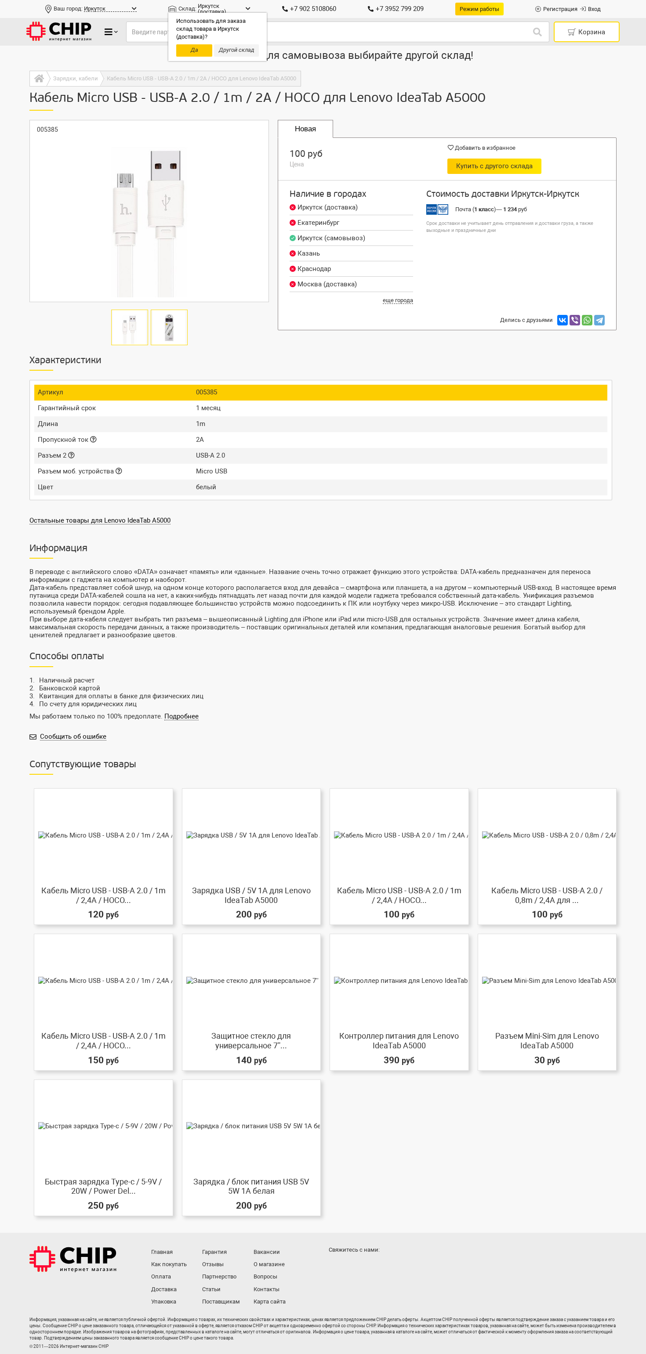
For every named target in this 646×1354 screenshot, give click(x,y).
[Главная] (38, 78)
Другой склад (236, 50)
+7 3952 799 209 (400, 9)
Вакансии (267, 1252)
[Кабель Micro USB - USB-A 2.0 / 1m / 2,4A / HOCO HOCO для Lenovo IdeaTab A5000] (103, 980)
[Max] (337, 1267)
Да (194, 50)
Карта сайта (270, 1301)
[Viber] (575, 320)
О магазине (269, 1264)
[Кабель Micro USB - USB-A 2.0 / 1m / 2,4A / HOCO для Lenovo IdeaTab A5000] (103, 835)
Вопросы (265, 1276)
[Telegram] (599, 320)
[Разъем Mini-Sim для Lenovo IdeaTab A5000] (547, 980)
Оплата (161, 1276)
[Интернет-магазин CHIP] (58, 32)
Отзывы (213, 1264)
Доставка (164, 1289)
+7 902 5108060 (313, 9)
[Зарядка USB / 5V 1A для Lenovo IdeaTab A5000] (252, 835)
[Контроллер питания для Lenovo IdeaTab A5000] (399, 980)
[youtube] (372, 1267)
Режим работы (479, 9)
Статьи (211, 1289)
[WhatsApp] (587, 320)
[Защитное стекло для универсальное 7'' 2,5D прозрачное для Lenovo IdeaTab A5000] (252, 980)
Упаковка (163, 1301)
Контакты (266, 1289)
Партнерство (219, 1276)
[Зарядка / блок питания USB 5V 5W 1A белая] (252, 1126)
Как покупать (169, 1264)
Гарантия (214, 1252)
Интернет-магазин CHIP (72, 1259)
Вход (594, 9)
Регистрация (560, 9)
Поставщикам (221, 1301)
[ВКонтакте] (562, 320)
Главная (162, 1252)
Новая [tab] (305, 129)
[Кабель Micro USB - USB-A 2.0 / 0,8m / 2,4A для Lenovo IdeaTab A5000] (547, 835)
